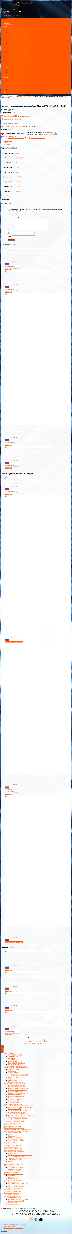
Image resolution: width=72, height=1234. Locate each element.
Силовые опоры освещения (19, 1075)
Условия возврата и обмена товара (14, 1224)
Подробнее (8, 269)
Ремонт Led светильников (15, 69)
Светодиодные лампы (14, 1170)
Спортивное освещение (11, 1144)
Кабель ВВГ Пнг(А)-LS (15, 1055)
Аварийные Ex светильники (19, 37)
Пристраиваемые (13, 1178)
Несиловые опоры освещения (20, 1074)
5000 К (18, 153)
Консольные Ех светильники (20, 39)
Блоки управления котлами (16, 1156)
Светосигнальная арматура (12, 1196)
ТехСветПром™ (27, 3)
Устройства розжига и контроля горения (20, 1155)
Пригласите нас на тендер (15, 89)
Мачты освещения (13, 1069)
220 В (17, 167)
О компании (8, 24)
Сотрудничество (9, 77)
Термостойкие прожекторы (37, 138)
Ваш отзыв (11, 230)
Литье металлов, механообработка (18, 29)
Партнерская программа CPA (16, 88)
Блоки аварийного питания (16, 1167)
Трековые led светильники (12, 1204)
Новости (6, 93)
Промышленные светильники (17, 51)
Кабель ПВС (11, 1058)
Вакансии (11, 86)
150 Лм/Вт (19, 186)
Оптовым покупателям (15, 85)
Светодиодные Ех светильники (20, 34)
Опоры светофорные (14, 1079)
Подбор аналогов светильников (17, 70)
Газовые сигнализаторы (15, 1159)
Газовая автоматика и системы (17, 1158)
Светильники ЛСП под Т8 (16, 1140)
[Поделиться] (5, 1231)
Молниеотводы (12, 1080)
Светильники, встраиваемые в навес (22, 66)
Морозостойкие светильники (13, 1124)
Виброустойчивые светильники (17, 1110)
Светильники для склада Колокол (14, 1121)
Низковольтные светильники (13, 1126)
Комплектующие (9, 1166)
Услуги (6, 67)
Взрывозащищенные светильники (18, 32)
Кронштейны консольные (15, 1082)
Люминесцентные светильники (13, 1174)
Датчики (10, 1161)
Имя (9, 233)
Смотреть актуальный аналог (14, 642)
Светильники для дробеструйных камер (20, 1107)
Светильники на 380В (14, 1109)
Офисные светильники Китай (17, 1185)
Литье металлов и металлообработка (15, 1066)
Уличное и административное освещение (16, 1131)
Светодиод (19, 181)
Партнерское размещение (18, 83)
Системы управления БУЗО (16, 1201)
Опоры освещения (13, 1072)
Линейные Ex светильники (16, 1096)
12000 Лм (19, 177)
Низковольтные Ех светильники (21, 40)
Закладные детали (13, 1077)
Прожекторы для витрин (11, 1189)
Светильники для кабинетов (12, 1191)
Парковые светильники (18, 48)
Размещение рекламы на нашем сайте (19, 75)
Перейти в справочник (11, 15)
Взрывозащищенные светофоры (17, 1090)
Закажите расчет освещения (12, 119)
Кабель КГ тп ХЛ (13, 1056)
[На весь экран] (3, 1231)
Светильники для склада (11, 1193)
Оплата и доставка (13, 78)
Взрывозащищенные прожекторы (21, 42)
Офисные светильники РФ (16, 1186)
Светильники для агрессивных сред (18, 1113)
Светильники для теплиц (11, 1194)
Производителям (16, 81)
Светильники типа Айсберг (12, 1145)
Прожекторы (11, 58)
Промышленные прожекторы (16, 1112)
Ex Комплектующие (14, 1102)
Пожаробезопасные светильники (14, 1128)
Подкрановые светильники (19, 53)
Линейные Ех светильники (19, 35)
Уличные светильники (14, 43)
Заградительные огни (14, 1197)
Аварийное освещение (11, 1147)
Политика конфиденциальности (13, 1228)
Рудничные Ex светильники (16, 1099)
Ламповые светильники (15, 1094)
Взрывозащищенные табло (16, 1091)
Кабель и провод (9, 1053)
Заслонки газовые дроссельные (17, 1153)
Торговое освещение (10, 1202)
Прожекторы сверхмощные (16, 1137)
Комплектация (12, 1071)
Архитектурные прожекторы (20, 45)
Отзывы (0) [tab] (7, 144)
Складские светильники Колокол (18, 50)
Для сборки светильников (15, 1169)
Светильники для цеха (18, 54)
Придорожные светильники (19, 64)
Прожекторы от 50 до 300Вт (19, 59)
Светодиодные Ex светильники (17, 1101)
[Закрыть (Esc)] (6, 1231)
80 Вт (17, 162)
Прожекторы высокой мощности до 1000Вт (24, 61)
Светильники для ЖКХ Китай (17, 1139)
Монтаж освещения (13, 74)
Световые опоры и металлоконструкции (20, 31)
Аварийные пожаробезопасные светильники (17, 1129)
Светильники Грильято (15, 1188)
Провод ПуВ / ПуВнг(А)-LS (16, 1063)
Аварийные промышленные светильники (20, 1105)
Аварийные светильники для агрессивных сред (22, 1115)
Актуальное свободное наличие (17, 28)
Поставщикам (12, 80)
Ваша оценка (12, 217)
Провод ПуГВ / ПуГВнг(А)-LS (17, 1064)
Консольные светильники (19, 1118)
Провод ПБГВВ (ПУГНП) (15, 1061)
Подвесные (11, 1177)
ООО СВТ (13, 136)
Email (10, 236)
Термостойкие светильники (22, 96)
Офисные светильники (11, 1182)
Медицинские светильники (12, 1180)
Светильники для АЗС (14, 62)
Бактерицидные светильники (13, 1150)
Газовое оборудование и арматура (14, 1151)
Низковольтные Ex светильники (17, 1098)
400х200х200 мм (21, 158)
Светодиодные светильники (16, 1117)
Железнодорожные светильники (14, 1164)
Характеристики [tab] (8, 141)
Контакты (7, 91)
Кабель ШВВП (12, 1059)
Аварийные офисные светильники (18, 1183)
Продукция (7, 26)
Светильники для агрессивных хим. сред (23, 56)
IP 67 (17, 172)
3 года (18, 191)
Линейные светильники (11, 1172)
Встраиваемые (12, 1175)
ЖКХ (9, 1134)
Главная (6, 23)
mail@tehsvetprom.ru (9, 9)
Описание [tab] (6, 142)
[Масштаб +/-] (1, 1231)
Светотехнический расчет (15, 72)
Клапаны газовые (13, 1163)
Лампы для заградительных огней (18, 1199)
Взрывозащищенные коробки (16, 1086)
